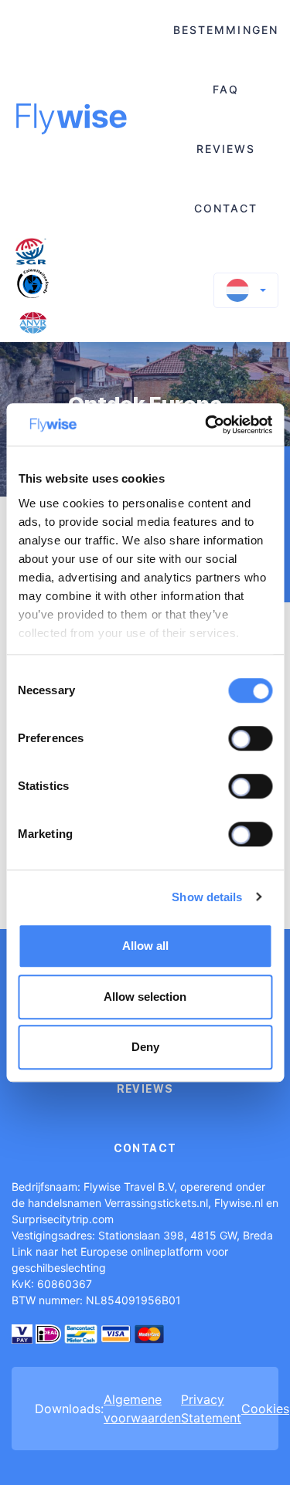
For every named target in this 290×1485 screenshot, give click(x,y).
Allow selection (145, 996)
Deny (145, 1046)
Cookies (265, 1408)
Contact (226, 208)
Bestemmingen (225, 29)
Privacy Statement (211, 1409)
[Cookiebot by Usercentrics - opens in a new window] (206, 425)
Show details (207, 897)
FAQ (226, 89)
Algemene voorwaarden (142, 1409)
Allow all (145, 945)
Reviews (226, 148)
